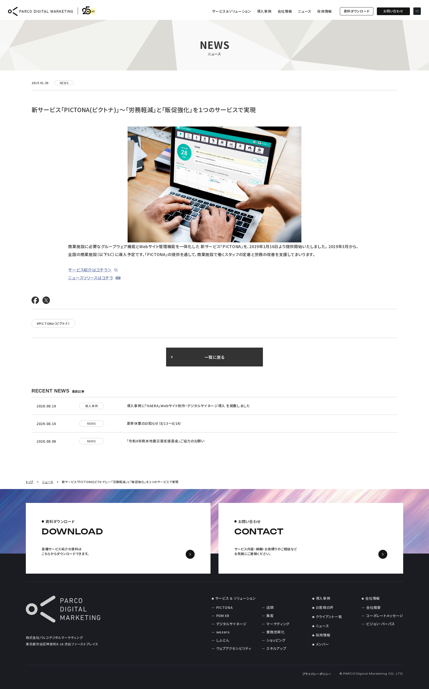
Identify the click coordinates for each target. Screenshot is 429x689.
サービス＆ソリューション (231, 11)
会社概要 (373, 607)
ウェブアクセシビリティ (233, 648)
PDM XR (222, 615)
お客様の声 (325, 607)
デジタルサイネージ (231, 623)
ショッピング (275, 640)
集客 (270, 615)
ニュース (304, 11)
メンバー (322, 644)
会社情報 (285, 11)
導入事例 (264, 11)
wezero (223, 631)
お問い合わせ (393, 11)
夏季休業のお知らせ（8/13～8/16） (154, 423)
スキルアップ (276, 648)
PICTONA (224, 607)
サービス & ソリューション (235, 598)
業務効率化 (275, 631)
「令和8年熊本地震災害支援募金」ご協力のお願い (166, 440)
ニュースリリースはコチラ (90, 278)
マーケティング (277, 623)
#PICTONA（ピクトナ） (53, 323)
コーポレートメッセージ (384, 615)
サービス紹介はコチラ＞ (90, 270)
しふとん (222, 640)
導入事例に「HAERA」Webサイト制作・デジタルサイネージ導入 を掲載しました (188, 405)
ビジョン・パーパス (380, 623)
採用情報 (324, 11)
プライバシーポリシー (316, 674)
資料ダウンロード (357, 11)
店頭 (270, 607)
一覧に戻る (215, 357)
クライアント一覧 (329, 616)
